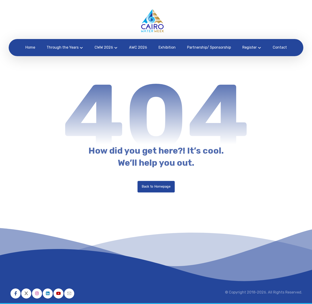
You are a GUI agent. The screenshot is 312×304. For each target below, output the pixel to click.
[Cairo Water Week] (152, 20)
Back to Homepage (156, 187)
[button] (16, 293)
